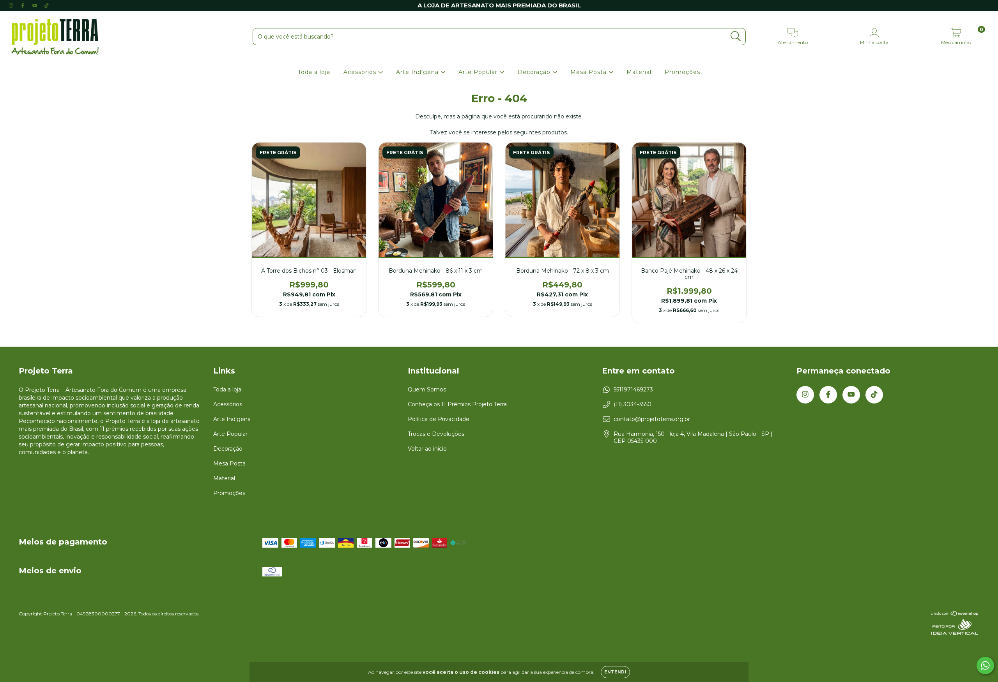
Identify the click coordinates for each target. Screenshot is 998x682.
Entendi (615, 672)
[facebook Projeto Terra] (23, 5)
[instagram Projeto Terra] (12, 5)
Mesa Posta (589, 72)
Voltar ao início (427, 448)
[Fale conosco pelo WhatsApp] (985, 665)
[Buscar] (736, 36)
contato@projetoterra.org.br (652, 419)
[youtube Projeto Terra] (35, 5)
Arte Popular (478, 72)
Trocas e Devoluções (436, 433)
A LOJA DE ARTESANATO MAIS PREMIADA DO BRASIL (499, 5)
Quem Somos (427, 389)
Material (638, 72)
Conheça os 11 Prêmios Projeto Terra (457, 404)
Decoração (535, 72)
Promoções (682, 72)
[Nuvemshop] (955, 614)
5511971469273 (633, 389)
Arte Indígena (418, 72)
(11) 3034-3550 (632, 404)
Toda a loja (314, 72)
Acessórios (360, 72)
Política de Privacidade (438, 419)
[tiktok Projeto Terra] (46, 5)
